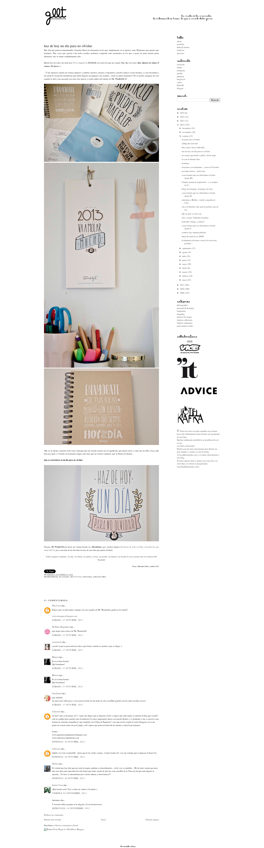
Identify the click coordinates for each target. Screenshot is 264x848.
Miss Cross (56, 605)
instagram (181, 70)
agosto (185, 252)
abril (184, 268)
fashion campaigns (184, 322)
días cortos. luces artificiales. (193, 147)
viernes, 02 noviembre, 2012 (69, 793)
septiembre (187, 248)
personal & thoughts (185, 308)
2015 (182, 112)
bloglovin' (181, 79)
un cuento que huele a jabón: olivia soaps (199, 155)
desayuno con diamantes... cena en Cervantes (200, 167)
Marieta (55, 763)
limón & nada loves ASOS (193, 236)
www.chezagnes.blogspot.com (64, 616)
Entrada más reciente (52, 819)
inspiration (181, 311)
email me (180, 50)
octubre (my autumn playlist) (194, 232)
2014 (182, 116)
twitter (179, 67)
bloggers (64, 577)
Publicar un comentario (53, 814)
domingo (185, 163)
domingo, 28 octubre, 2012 (68, 741)
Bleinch (55, 657)
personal (87, 577)
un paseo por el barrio (191, 139)
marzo (185, 272)
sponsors (180, 53)
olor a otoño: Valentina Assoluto (195, 217)
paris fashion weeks (185, 325)
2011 (182, 285)
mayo (184, 264)
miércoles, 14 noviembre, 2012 (71, 808)
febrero (185, 276)
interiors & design (184, 317)
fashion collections (184, 320)
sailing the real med (190, 143)
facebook (181, 64)
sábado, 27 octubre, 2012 (67, 620)
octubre (185, 136)
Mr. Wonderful (118, 78)
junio (184, 260)
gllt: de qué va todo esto (192, 213)
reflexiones (100, 577)
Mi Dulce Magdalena (61, 626)
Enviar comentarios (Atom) (66, 825)
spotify (180, 73)
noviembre (187, 132)
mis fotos (76, 577)
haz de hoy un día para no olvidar (68, 45)
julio (184, 256)
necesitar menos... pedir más (193, 171)
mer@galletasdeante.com (188, 466)
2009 (182, 292)
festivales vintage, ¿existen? (193, 221)
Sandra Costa (57, 785)
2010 (182, 288)
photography (182, 305)
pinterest (180, 76)
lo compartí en (85, 62)
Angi (153, 450)
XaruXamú (56, 693)
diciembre (186, 128)
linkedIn (180, 85)
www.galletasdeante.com (187, 454)
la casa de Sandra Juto (191, 159)
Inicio (103, 819)
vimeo (179, 82)
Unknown (56, 711)
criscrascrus (57, 642)
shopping (181, 314)
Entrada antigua (152, 819)
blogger (180, 88)
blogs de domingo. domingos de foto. (197, 189)
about (179, 41)
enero (184, 279)
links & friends (183, 47)
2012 (182, 124)
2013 (182, 120)
